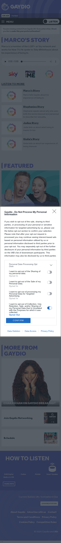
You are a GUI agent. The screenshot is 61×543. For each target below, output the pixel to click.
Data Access (30, 331)
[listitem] (30, 265)
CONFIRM (18, 320)
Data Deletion (13, 331)
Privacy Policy (47, 331)
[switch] (49, 272)
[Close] (55, 212)
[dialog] (30, 271)
